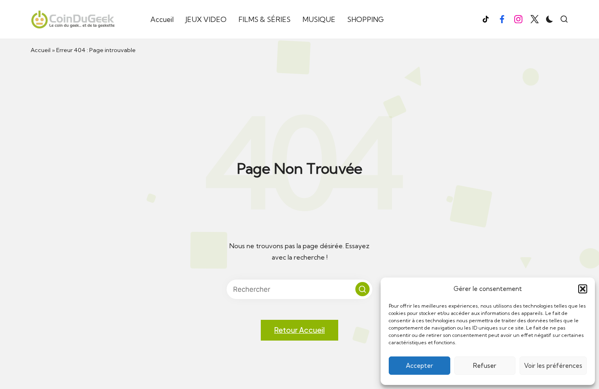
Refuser (484, 365)
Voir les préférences (553, 365)
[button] (583, 289)
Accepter (419, 365)
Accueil (41, 50)
